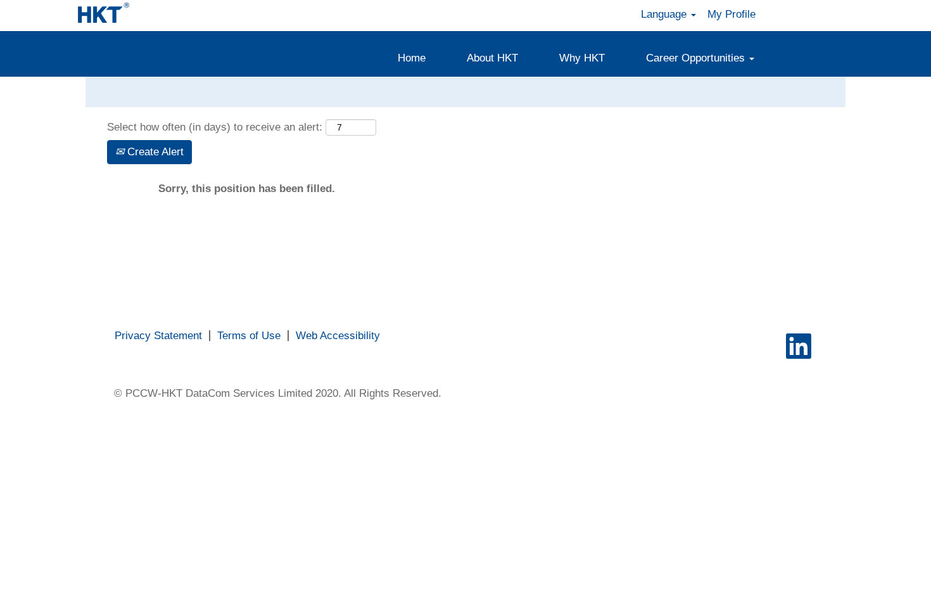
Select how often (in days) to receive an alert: (214, 127)
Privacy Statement (158, 336)
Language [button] (665, 14)
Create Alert (154, 152)
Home (412, 58)
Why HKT (582, 58)
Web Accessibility (338, 336)
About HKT (492, 58)
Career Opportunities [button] (697, 58)
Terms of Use (249, 336)
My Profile (731, 14)
